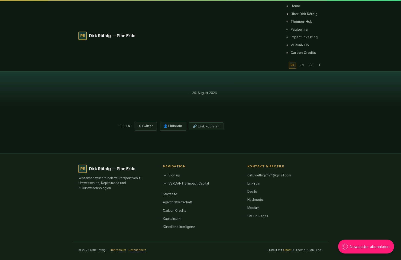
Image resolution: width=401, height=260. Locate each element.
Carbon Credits (303, 53)
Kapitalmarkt (172, 219)
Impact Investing (304, 37)
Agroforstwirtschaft (177, 202)
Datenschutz (137, 250)
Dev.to (252, 191)
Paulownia (299, 29)
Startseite (170, 194)
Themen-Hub (301, 21)
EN (302, 65)
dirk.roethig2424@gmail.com (269, 175)
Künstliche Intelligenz (179, 227)
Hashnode (255, 200)
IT (319, 65)
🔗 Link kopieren (206, 126)
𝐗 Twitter (146, 126)
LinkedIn (253, 183)
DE (292, 65)
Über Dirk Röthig (304, 14)
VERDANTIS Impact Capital (188, 183)
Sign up (174, 175)
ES (310, 65)
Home (295, 6)
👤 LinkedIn (173, 126)
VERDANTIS (300, 45)
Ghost (287, 250)
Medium (253, 208)
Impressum (118, 250)
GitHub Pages (257, 216)
